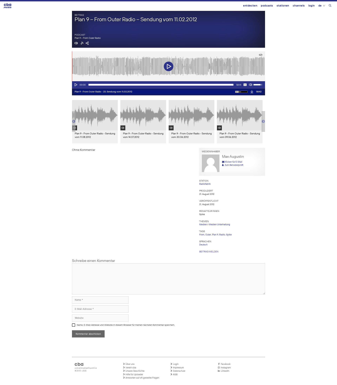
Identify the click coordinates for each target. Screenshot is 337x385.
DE (320, 5)
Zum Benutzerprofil (233, 165)
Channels (299, 5)
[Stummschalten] (250, 84)
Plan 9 (215, 235)
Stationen (283, 5)
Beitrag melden (208, 251)
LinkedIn (224, 371)
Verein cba (130, 368)
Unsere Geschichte (134, 371)
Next (263, 121)
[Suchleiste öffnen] (330, 6)
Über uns (129, 364)
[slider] (160, 85)
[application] (168, 84)
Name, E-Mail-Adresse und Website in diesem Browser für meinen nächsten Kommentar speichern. (126, 325)
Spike (229, 235)
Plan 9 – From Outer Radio (88, 38)
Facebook (225, 364)
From (201, 235)
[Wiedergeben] (75, 84)
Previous (73, 121)
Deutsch (203, 245)
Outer (208, 235)
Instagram (225, 368)
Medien (203, 224)
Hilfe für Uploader (134, 374)
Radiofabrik (205, 184)
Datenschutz (178, 371)
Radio (222, 235)
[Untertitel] (245, 84)
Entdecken (250, 5)
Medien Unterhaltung (219, 224)
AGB (174, 374)
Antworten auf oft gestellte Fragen (142, 378)
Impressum (178, 368)
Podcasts (267, 5)
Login (311, 5)
